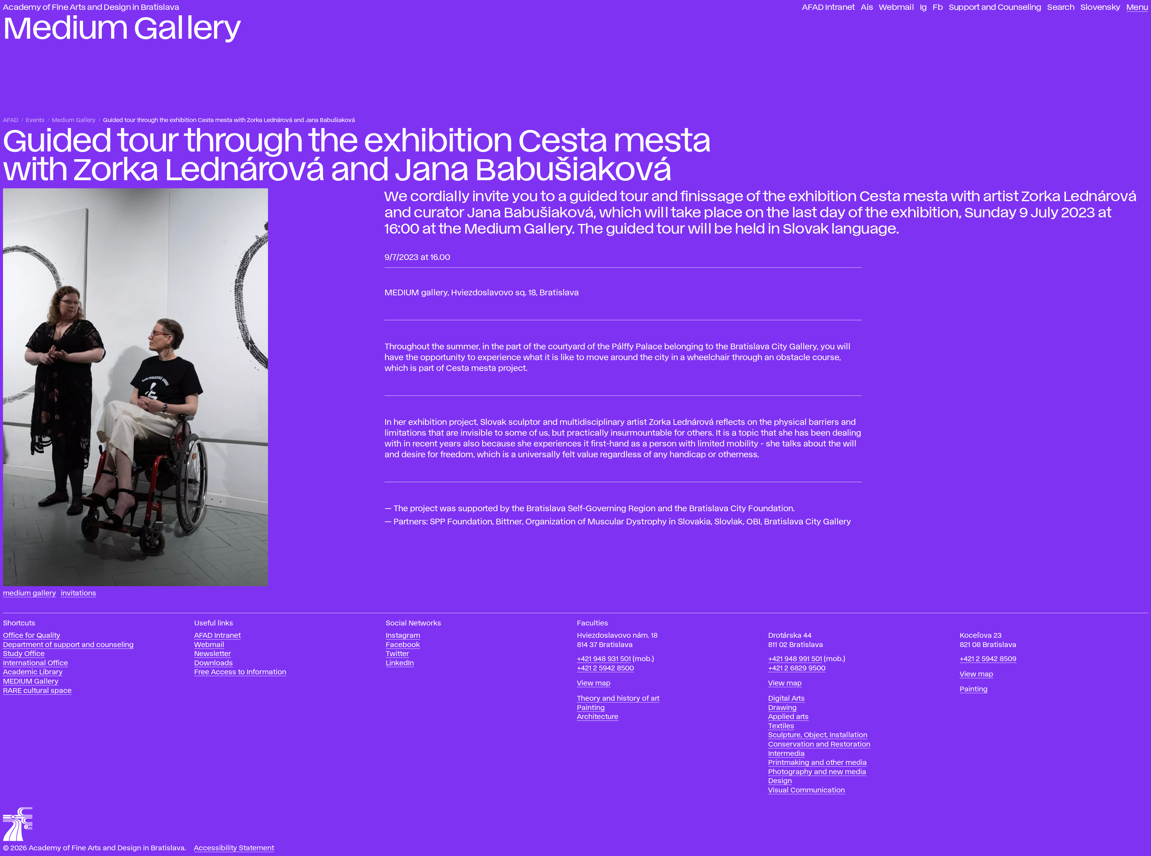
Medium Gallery (74, 120)
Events (35, 120)
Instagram (403, 636)
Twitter (397, 654)
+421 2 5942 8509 (988, 659)
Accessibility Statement (234, 848)
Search (1061, 7)
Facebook (403, 645)
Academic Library (33, 672)
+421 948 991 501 (795, 659)
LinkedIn (400, 663)
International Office (35, 663)
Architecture (597, 717)
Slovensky (1100, 7)
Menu (1137, 7)
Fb (938, 7)
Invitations (78, 593)
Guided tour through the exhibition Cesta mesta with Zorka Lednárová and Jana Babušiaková (229, 120)
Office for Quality (31, 636)
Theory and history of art (618, 699)
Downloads (213, 663)
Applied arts (788, 717)
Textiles (781, 726)
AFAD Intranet (828, 7)
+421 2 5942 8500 (605, 668)
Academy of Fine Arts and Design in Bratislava (91, 7)
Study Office (24, 654)
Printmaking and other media (817, 763)
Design (780, 781)
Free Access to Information (240, 672)
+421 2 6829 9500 (796, 668)
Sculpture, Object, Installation (817, 735)
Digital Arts (786, 699)
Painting (591, 708)
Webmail (896, 7)
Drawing (782, 708)
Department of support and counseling (68, 645)
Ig (923, 7)
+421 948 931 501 (604, 659)
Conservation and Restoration (819, 744)
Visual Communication (806, 790)
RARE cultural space (37, 691)
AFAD (10, 120)
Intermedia (786, 754)
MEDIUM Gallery (30, 682)
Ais (867, 7)
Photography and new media (817, 772)
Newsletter (212, 654)
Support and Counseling (995, 7)
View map (594, 683)
